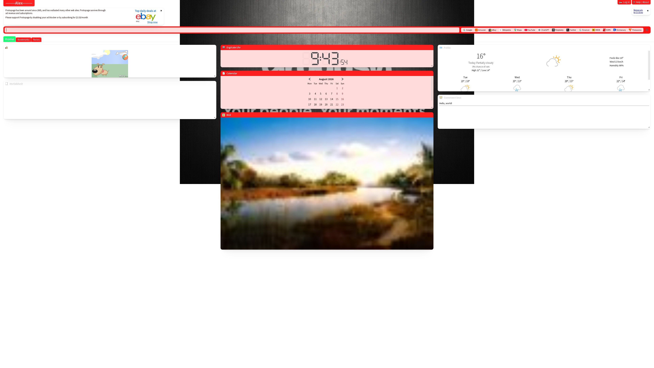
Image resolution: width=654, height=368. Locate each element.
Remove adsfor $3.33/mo (638, 11)
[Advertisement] (67, 16)
